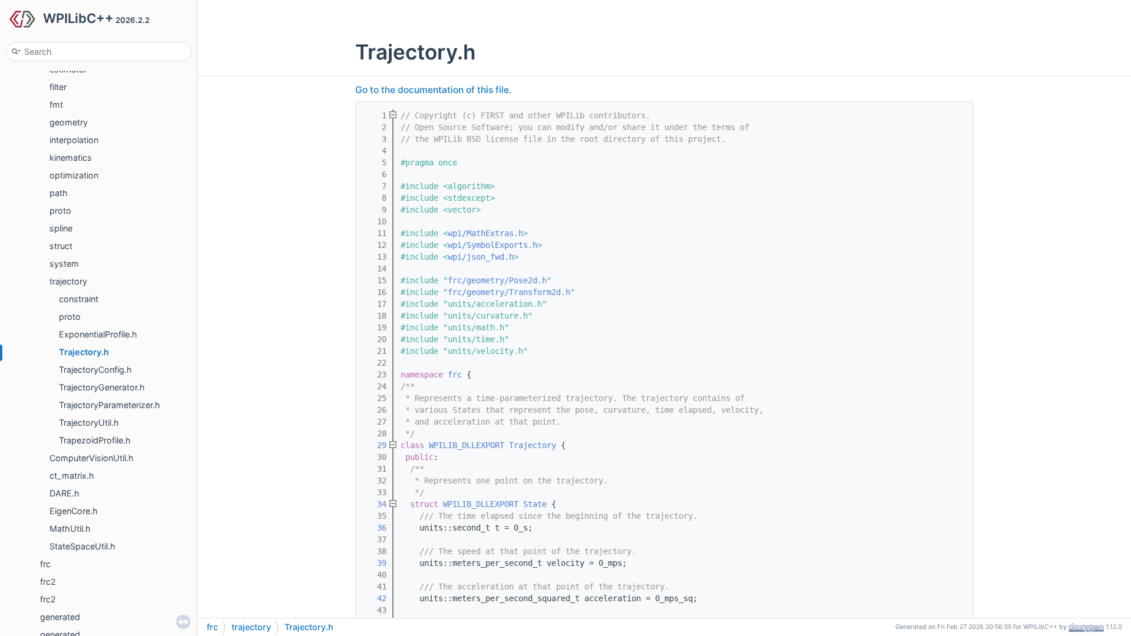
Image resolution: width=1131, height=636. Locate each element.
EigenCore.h (73, 511)
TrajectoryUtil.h (89, 423)
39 (374, 563)
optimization (73, 175)
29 (374, 445)
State (535, 504)
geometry (68, 122)
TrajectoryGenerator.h (102, 387)
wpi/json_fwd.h (481, 256)
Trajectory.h (84, 352)
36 (374, 527)
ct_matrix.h (71, 476)
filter (58, 87)
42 (374, 598)
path (58, 193)
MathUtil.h (70, 529)
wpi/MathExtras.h (485, 233)
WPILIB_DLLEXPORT (466, 445)
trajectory (68, 281)
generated (60, 617)
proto (60, 211)
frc (45, 564)
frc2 (48, 582)
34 (374, 504)
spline (60, 228)
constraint (78, 299)
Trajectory (532, 445)
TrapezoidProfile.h (95, 440)
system (64, 264)
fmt (56, 105)
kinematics (70, 158)
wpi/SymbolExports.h (492, 245)
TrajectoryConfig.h (95, 370)
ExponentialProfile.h (98, 334)
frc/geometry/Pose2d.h (497, 280)
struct (60, 246)
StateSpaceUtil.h (82, 546)
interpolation (73, 140)
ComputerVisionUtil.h (91, 458)
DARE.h (64, 493)
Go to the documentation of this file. (433, 89)
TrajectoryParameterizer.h (109, 405)
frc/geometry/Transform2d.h (509, 292)
